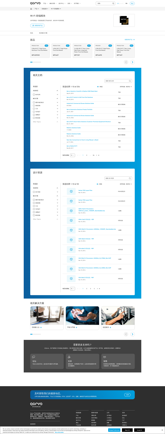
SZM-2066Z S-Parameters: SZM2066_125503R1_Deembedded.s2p (97, 229)
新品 (31, 33)
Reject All (127, 430)
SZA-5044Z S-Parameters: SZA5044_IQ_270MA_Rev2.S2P (95, 258)
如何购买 (124, 415)
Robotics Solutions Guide (74, 127)
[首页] (82, 405)
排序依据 (125, 86)
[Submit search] (130, 81)
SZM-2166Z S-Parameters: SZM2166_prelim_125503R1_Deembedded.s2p (92, 209)
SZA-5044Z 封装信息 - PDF (86, 277)
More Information (59, 432)
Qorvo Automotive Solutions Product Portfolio (79, 109)
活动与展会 (94, 417)
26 (93, 155)
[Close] (162, 430)
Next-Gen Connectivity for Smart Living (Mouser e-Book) (82, 140)
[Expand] (57, 94)
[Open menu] (38, 8)
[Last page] (98, 155)
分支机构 (109, 425)
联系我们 (124, 422)
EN (126, 3)
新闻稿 (93, 420)
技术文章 (93, 425)
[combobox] (105, 3)
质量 (108, 422)
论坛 (123, 417)
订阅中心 (124, 425)
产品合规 (78, 425)
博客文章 (93, 415)
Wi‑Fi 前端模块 (55, 9)
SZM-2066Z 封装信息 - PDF (86, 239)
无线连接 (44, 9)
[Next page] (96, 155)
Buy (132, 3)
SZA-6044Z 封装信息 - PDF (86, 248)
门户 (123, 420)
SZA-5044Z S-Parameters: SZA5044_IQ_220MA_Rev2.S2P (95, 268)
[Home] (31, 9)
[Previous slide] (126, 62)
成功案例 (93, 422)
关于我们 (109, 415)
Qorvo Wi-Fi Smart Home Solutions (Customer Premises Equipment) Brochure (89, 121)
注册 (127, 395)
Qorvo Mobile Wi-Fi (72, 146)
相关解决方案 (43, 33)
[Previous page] (80, 155)
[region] (82, 430)
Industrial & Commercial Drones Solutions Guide (80, 103)
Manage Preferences (114, 430)
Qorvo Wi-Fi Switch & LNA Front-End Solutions (80, 97)
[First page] (77, 155)
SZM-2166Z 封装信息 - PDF (86, 219)
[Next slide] (132, 62)
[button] (72, 155)
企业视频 (109, 420)
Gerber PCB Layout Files (85, 190)
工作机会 (109, 417)
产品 (36, 9)
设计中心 (78, 420)
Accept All (139, 430)
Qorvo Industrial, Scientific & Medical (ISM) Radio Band (82, 91)
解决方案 (78, 417)
